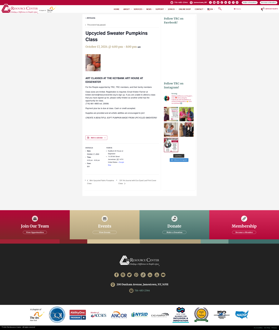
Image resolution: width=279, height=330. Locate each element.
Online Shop (185, 9)
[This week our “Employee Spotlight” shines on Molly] (171, 145)
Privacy (274, 328)
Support (160, 9)
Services (138, 9)
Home (116, 9)
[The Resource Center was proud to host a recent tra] (186, 129)
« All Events (90, 18)
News (148, 9)
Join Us (171, 9)
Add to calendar (97, 138)
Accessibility (258, 328)
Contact (199, 9)
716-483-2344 (142, 290)
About (126, 9)
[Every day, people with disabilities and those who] (171, 129)
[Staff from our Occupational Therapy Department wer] (186, 114)
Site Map (267, 328)
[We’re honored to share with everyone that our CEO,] (171, 114)
